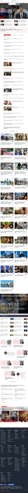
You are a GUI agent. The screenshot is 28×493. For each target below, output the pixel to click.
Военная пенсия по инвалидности (3, 478)
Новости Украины (4, 19)
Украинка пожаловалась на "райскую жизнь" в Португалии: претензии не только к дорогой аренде (7, 290)
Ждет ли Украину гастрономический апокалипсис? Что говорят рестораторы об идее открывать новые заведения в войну (21, 309)
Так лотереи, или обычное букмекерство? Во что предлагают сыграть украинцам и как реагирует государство (21, 300)
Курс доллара (16, 437)
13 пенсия (2, 474)
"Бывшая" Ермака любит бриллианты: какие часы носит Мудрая (21, 275)
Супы (8, 476)
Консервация (9, 475)
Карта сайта (6, 488)
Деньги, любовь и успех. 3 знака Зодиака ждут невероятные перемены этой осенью (22, 416)
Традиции (23, 462)
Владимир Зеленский (17, 459)
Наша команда (2, 488)
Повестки (9, 459)
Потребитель (23, 448)
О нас (1, 486)
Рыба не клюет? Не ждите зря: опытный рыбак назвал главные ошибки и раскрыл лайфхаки (6, 188)
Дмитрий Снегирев (16, 338)
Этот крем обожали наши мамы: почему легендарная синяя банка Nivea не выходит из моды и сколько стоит (5, 416)
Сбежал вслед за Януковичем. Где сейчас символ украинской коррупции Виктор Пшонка (17, 63)
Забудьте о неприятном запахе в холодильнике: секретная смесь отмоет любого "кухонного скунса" (13, 42)
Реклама (13, 487)
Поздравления (24, 455)
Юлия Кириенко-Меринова (21, 349)
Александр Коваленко (18, 376)
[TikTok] (25, 0)
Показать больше (12, 131)
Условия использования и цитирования (6, 487)
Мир (15, 445)
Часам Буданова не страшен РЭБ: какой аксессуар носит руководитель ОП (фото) (8, 21)
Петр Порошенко (17, 466)
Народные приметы (24, 461)
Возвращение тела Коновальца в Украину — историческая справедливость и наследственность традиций (23, 375)
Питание (9, 448)
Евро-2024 (23, 436)
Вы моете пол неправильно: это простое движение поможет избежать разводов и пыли (13, 39)
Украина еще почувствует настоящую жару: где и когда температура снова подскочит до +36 (21, 217)
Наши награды (17, 487)
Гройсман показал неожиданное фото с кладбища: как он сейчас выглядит (18, 330)
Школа (9, 437)
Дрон (1, 450)
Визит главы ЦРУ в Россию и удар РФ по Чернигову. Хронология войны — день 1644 (7, 389)
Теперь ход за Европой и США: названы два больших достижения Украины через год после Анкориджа (13, 82)
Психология (9, 450)
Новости (2, 430)
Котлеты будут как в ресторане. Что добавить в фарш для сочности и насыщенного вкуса (13, 49)
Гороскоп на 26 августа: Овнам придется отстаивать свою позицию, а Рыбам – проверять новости (13, 120)
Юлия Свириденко (17, 470)
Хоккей (23, 435)
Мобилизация (3, 30)
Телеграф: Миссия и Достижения (14, 488)
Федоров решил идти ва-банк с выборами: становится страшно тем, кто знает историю (21, 357)
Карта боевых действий (3, 459)
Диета (8, 449)
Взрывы (2, 461)
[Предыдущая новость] (1, 413)
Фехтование (23, 437)
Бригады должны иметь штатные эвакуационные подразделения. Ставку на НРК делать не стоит (11, 354)
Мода (22, 449)
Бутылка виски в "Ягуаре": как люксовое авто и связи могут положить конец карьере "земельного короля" (21, 158)
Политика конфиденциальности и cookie (8, 486)
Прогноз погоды (10, 441)
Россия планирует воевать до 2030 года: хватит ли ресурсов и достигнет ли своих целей (7, 275)
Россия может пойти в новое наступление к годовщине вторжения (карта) (20, 398)
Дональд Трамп (17, 460)
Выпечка (9, 474)
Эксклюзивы (23, 2)
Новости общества (18, 19)
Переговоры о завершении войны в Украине (7, 2)
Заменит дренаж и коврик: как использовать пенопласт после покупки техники (18, 323)
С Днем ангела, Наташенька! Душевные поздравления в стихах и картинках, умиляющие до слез (12, 113)
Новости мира (11, 145)
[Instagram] (24, 0)
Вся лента (5, 36)
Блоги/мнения (22, 344)
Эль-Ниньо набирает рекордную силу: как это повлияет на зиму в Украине (21, 187)
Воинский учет (10, 464)
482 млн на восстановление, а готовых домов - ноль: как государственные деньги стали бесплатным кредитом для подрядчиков (12, 128)
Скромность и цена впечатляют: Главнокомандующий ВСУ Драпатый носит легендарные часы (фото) (5, 335)
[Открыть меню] (1, 0)
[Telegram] (21, 0)
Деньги (16, 432)
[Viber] (20, 0)
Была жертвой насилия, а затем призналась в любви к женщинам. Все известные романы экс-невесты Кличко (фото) (13, 408)
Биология (2, 449)
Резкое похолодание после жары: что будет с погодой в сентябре (18, 107)
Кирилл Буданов (17, 465)
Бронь (9, 460)
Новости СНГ (16, 450)
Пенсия (2, 472)
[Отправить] (8, 0)
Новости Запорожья (3, 437)
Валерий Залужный (17, 464)
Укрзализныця (17, 438)
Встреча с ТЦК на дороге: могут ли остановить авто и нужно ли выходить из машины (7, 217)
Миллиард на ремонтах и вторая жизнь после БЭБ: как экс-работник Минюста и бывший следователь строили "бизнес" (22, 21)
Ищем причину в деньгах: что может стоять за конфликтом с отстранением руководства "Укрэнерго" (7, 309)
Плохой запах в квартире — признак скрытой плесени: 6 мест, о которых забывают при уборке (13, 53)
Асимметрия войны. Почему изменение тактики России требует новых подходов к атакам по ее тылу (19, 346)
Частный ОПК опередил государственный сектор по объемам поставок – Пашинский (13, 78)
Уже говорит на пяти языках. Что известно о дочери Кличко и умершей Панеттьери (18, 101)
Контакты (21, 487)
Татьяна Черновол (6, 355)
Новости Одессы (3, 435)
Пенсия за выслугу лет (3, 481)
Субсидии (9, 435)
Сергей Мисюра (3, 339)
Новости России (17, 449)
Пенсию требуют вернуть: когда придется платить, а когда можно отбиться (6, 158)
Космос (2, 448)
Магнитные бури (24, 454)
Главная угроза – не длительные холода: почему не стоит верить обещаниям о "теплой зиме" (20, 202)
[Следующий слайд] (27, 2)
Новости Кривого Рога (3, 439)
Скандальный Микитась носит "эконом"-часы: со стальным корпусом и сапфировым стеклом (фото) (7, 202)
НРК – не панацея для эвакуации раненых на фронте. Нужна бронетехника (18, 367)
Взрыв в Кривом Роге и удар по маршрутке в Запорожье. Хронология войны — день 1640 (7, 394)
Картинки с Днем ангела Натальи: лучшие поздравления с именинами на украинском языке (14, 95)
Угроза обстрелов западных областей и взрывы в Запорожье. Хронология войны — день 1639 (20, 395)
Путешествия (23, 450)
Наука (1, 445)
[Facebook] (18, 0)
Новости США (17, 448)
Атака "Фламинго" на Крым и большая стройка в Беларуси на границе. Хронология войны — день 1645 (22, 25)
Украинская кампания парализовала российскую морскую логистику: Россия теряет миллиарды (10, 378)
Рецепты (8, 472)
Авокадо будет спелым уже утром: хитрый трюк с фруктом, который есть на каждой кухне (14, 59)
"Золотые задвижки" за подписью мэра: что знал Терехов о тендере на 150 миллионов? (7, 261)
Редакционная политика (17, 486)
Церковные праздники (23, 459)
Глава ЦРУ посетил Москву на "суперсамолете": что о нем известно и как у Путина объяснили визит (14, 124)
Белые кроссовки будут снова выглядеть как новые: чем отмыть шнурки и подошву (5, 323)
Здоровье (9, 445)
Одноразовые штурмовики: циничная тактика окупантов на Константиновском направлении (5, 367)
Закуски (9, 480)
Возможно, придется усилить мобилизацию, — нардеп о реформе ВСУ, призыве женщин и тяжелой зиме (20, 173)
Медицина (9, 436)
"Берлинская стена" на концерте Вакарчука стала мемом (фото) (14, 416)
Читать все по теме (3, 402)
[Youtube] (22, 0)
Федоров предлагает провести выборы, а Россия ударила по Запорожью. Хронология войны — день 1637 (7, 399)
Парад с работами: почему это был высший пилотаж (6, 346)
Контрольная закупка (17, 2)
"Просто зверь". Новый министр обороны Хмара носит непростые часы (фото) (21, 261)
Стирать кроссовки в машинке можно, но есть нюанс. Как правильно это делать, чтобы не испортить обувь (4, 330)
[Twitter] (23, 0)
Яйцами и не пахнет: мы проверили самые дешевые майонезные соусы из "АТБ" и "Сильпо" (7, 232)
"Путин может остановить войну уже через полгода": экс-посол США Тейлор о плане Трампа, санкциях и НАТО (10, 11)
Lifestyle (22, 445)
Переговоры (2, 462)
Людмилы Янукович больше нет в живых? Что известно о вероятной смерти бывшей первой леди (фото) (5, 326)
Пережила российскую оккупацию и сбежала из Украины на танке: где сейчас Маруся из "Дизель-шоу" (18, 319)
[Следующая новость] (27, 413)
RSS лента (20, 488)
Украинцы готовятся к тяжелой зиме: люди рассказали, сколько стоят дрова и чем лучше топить (7, 246)
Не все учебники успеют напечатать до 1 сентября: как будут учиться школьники (21, 246)
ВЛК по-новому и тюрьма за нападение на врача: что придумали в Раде (21, 232)
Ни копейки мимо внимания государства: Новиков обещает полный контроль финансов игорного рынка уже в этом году (7, 300)
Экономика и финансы (16, 430)
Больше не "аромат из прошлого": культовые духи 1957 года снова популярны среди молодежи (18, 335)
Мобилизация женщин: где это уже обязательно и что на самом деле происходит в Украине (20, 143)
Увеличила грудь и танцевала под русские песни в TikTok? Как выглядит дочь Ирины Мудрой (18, 326)
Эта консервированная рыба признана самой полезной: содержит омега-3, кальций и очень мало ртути (14, 46)
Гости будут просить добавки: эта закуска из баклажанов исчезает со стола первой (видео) (14, 85)
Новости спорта (24, 430)
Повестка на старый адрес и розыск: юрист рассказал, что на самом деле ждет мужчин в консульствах (9, 25)
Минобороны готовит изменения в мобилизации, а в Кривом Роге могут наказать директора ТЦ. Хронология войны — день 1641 (21, 390)
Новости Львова (3, 436)
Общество (9, 430)
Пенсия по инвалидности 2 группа (3, 476)
